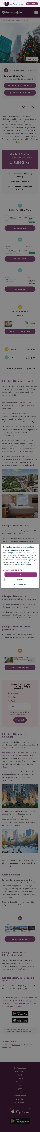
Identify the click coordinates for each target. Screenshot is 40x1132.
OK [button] (21, 574)
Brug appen (32, 4)
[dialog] (20, 566)
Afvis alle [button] (20, 580)
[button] (20, 570)
